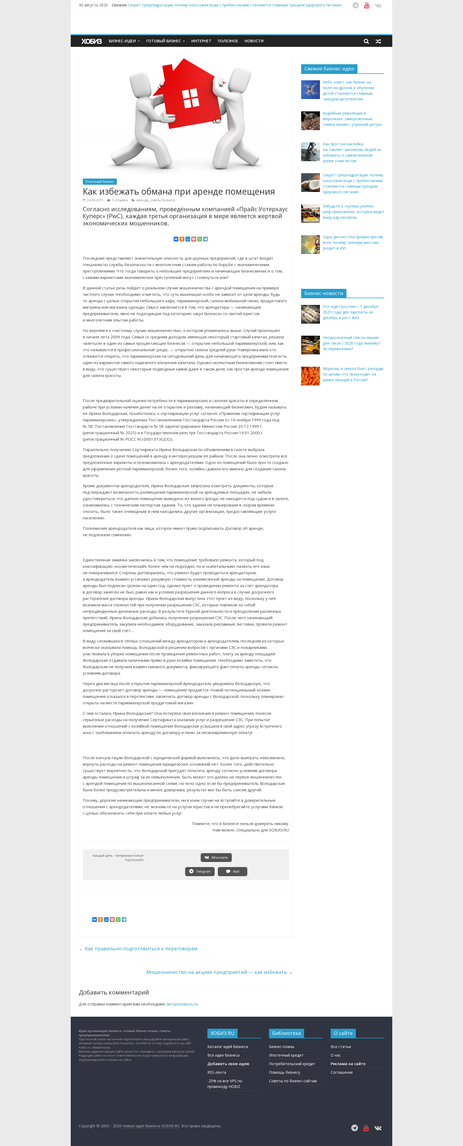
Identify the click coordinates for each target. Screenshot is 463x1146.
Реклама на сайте (348, 1063)
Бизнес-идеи (122, 40)
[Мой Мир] (187, 239)
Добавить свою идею (228, 1063)
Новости (254, 40)
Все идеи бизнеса (223, 1055)
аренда (142, 200)
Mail (235, 871)
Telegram (203, 871)
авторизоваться (181, 1004)
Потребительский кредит (292, 1063)
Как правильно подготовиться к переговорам (138, 948)
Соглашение (342, 1072)
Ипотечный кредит (286, 1055)
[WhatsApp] (199, 239)
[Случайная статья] (378, 41)
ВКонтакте (219, 857)
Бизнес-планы (281, 1046)
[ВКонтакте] (176, 239)
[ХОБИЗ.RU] (92, 41)
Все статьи (341, 1046)
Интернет (201, 40)
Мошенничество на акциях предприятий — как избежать (219, 972)
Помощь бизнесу (284, 1072)
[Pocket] (193, 239)
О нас (336, 1055)
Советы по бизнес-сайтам (293, 1080)
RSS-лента (216, 1072)
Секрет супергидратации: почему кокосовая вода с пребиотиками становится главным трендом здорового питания (234, 4)
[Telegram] (205, 239)
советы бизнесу (162, 200)
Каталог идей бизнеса (227, 1046)
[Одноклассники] (182, 239)
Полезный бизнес (99, 181)
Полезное (228, 40)
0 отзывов (119, 200)
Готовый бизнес (163, 40)
